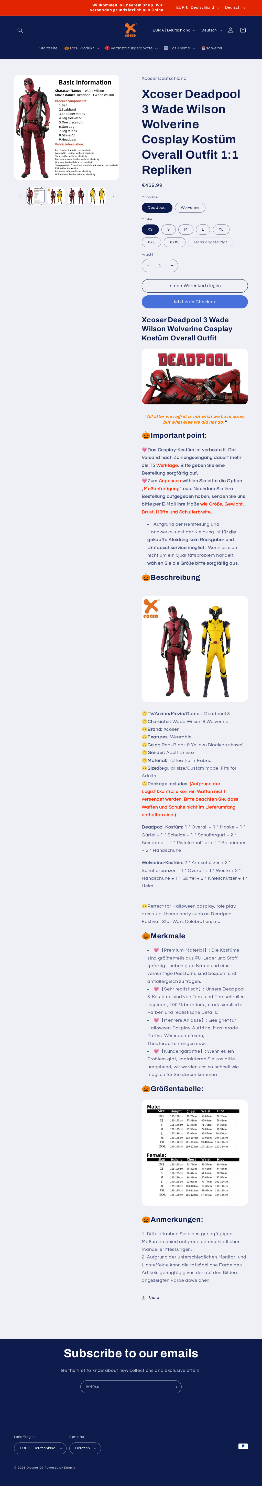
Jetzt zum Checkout (195, 302)
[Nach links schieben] (19, 195)
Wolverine (190, 208)
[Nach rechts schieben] (113, 195)
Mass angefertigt (213, 243)
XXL (151, 242)
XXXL (175, 242)
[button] (20, 30)
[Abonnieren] (175, 1387)
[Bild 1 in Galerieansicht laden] (36, 196)
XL (221, 229)
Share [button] (153, 1298)
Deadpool (157, 208)
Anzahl (147, 254)
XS (150, 229)
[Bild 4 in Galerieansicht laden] (97, 196)
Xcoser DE (35, 1467)
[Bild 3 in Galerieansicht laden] (76, 196)
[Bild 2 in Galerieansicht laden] (56, 196)
